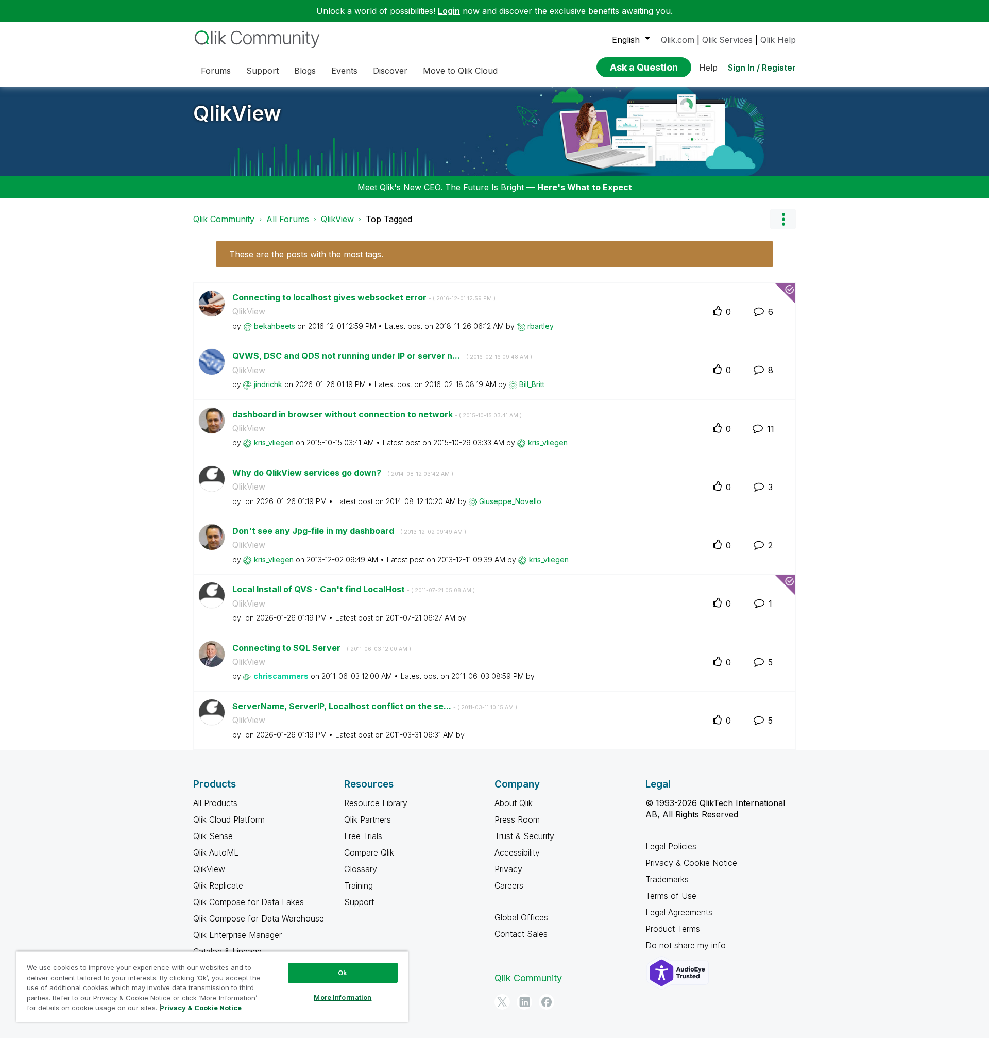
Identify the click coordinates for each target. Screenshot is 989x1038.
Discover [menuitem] (390, 70)
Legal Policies (670, 846)
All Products (215, 803)
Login (449, 11)
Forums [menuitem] (216, 70)
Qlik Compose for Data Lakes (248, 902)
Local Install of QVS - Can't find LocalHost (353, 589)
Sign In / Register (762, 67)
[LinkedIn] (524, 1002)
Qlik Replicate (218, 885)
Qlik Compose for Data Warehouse (258, 918)
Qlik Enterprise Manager (237, 935)
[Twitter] (502, 1002)
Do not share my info (686, 945)
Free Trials (363, 836)
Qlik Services (727, 40)
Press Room (517, 819)
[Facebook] (546, 1002)
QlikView (237, 113)
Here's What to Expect (584, 187)
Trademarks (667, 879)
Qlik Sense (213, 836)
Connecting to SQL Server (321, 648)
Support (359, 902)
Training (358, 885)
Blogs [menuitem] (305, 70)
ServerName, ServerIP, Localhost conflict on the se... (374, 706)
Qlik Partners (367, 819)
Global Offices (521, 917)
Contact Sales (521, 934)
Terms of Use (670, 896)
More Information (342, 997)
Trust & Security (524, 836)
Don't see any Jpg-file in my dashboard (349, 531)
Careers (508, 885)
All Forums (287, 219)
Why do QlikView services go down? (342, 472)
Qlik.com (677, 40)
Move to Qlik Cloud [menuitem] (460, 70)
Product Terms (672, 929)
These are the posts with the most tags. (306, 254)
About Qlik (513, 803)
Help (708, 67)
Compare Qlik (369, 852)
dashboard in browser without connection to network (377, 414)
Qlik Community (223, 219)
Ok (342, 972)
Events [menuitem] (344, 70)
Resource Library (375, 803)
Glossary (360, 869)
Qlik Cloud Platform (229, 819)
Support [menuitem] (262, 70)
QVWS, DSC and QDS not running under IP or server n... (382, 355)
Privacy (508, 869)
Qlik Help (778, 40)
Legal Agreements (678, 912)
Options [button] (783, 219)
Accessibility (517, 852)
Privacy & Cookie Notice (691, 863)
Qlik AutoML (215, 852)
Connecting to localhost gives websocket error (364, 297)
